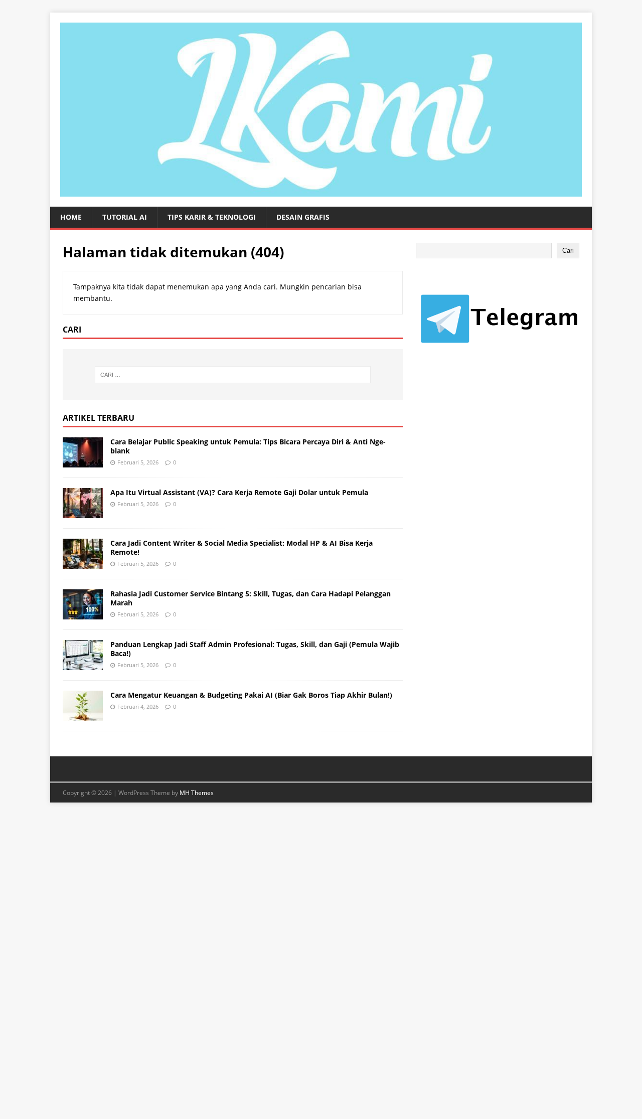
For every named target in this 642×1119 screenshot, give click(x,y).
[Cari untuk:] (233, 374)
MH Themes (197, 792)
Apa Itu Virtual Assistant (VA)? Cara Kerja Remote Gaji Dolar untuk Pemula (239, 492)
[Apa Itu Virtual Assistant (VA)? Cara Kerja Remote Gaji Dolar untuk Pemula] (83, 512)
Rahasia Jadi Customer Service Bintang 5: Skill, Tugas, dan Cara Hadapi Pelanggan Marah (250, 598)
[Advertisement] (491, 454)
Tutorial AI (124, 217)
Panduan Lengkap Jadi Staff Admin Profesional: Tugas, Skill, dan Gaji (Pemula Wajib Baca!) (254, 649)
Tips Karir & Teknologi (212, 217)
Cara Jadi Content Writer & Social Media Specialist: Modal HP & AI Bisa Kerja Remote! (241, 547)
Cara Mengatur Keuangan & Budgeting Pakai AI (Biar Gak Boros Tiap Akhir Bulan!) (251, 695)
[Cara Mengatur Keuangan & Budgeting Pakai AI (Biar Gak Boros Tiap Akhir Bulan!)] (83, 714)
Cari (568, 250)
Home (71, 217)
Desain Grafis (303, 217)
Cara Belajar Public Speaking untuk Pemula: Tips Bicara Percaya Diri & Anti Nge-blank (248, 446)
